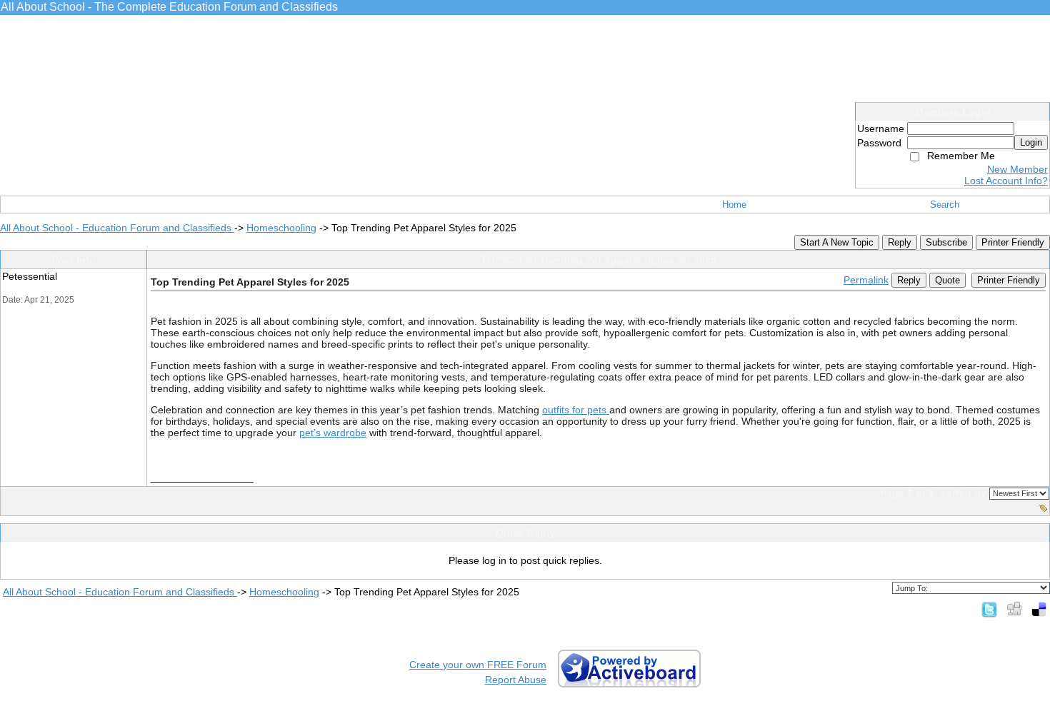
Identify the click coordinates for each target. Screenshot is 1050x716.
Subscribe (946, 242)
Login (1031, 142)
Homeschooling (281, 227)
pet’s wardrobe (332, 432)
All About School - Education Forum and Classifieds (117, 227)
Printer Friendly (1012, 242)
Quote (947, 280)
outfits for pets (575, 409)
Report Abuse (515, 679)
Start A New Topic (837, 242)
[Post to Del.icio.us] (1039, 609)
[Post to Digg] (1014, 609)
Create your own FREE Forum (477, 664)
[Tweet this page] (989, 609)
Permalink (866, 280)
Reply (899, 242)
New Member (1017, 169)
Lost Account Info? (1006, 180)
